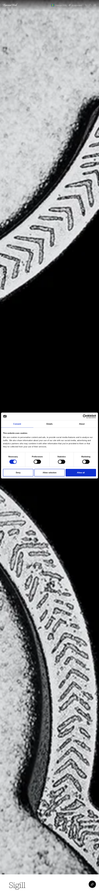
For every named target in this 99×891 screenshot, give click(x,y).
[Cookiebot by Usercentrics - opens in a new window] (84, 416)
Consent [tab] (17, 424)
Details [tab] (49, 424)
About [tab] (82, 424)
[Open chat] (92, 884)
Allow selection (49, 472)
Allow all (81, 472)
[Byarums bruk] (10, 5)
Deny (18, 472)
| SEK (61, 5)
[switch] (37, 462)
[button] (84, 5)
